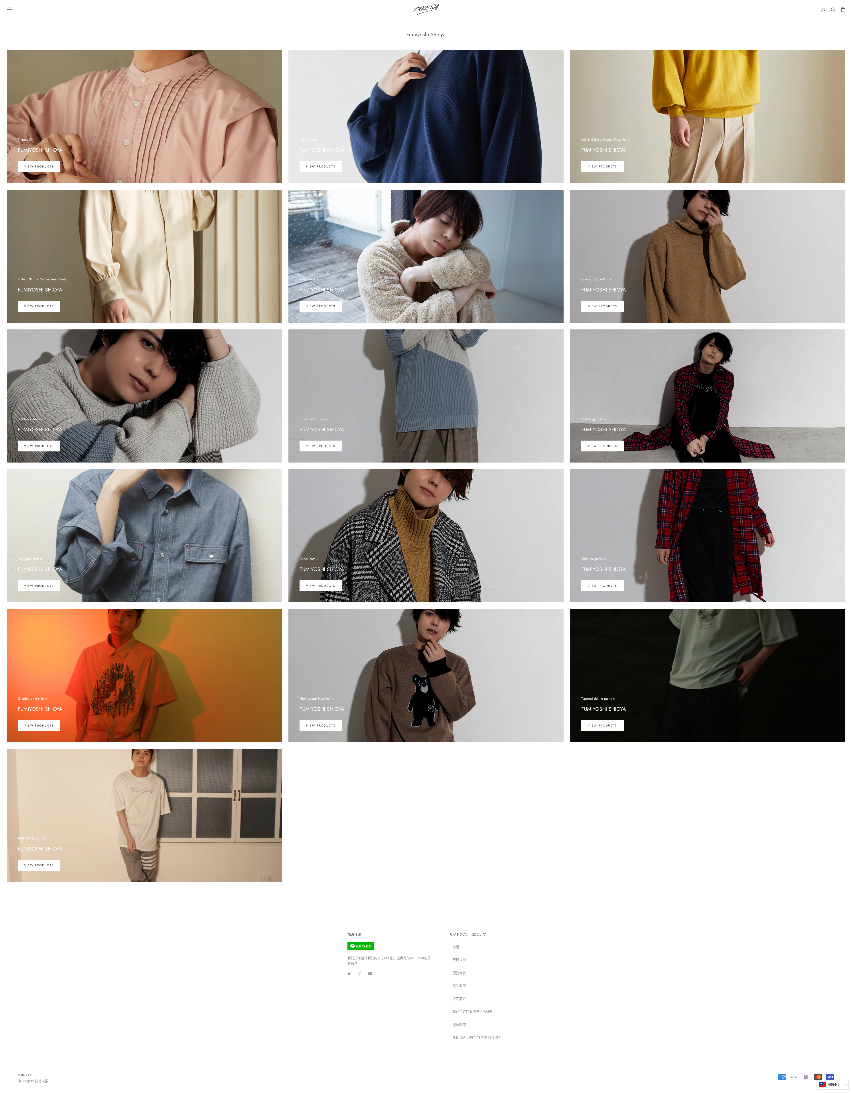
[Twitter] (349, 974)
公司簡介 (459, 999)
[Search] (833, 9)
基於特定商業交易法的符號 (473, 1011)
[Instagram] (359, 974)
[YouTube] (370, 974)
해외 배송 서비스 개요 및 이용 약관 (477, 1037)
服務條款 (459, 973)
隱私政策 (459, 985)
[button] (832, 1085)
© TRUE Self (25, 1075)
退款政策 (459, 1024)
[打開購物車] (843, 9)
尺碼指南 (459, 959)
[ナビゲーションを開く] (9, 9)
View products (39, 166)
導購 (456, 947)
